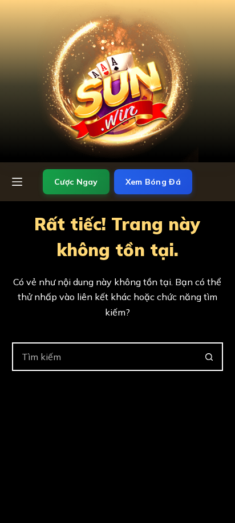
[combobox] (104, 356)
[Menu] (17, 182)
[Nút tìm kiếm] (209, 357)
